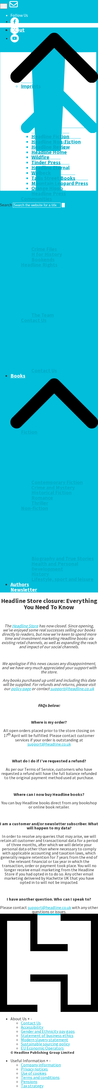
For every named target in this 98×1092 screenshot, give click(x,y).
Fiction (29, 432)
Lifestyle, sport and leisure (62, 579)
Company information (41, 1064)
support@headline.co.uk (72, 688)
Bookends (43, 259)
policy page (21, 688)
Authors (19, 584)
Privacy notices (34, 1069)
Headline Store (25, 625)
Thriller (39, 503)
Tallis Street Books (53, 178)
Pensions (29, 1081)
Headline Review (50, 147)
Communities (36, 199)
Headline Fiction (50, 136)
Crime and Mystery (53, 487)
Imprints (31, 86)
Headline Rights (39, 265)
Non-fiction (34, 508)
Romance (42, 498)
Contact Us (34, 320)
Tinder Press (46, 162)
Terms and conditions (40, 1077)
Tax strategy (32, 1085)
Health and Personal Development (54, 566)
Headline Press (48, 193)
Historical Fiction (51, 492)
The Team (42, 315)
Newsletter (23, 589)
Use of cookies (34, 1073)
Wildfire (40, 157)
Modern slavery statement (44, 1039)
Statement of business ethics (47, 1035)
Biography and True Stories (62, 558)
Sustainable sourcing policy (45, 1043)
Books (17, 376)
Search (6, 204)
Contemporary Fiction (57, 482)
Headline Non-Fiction (56, 141)
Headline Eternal (50, 167)
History (40, 574)
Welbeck (41, 173)
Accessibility (32, 1027)
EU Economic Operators (42, 1048)
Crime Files (44, 249)
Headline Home (49, 152)
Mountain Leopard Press (59, 183)
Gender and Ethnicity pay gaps (48, 1031)
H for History (46, 254)
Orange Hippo (47, 188)
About (17, 30)
